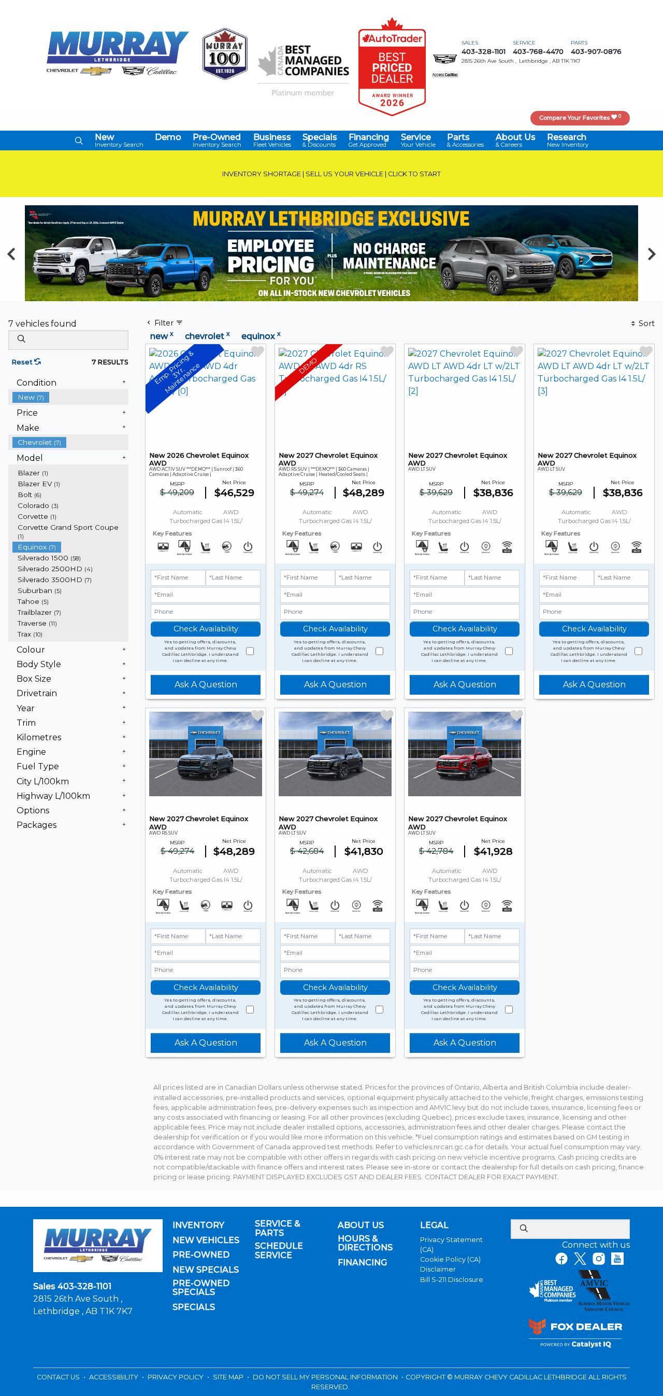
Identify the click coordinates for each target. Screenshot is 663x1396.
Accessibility (114, 1377)
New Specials (205, 1270)
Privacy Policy (176, 1377)
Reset (22, 362)
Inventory (198, 1225)
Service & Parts (277, 1228)
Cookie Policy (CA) (450, 1259)
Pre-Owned (200, 1255)
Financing (362, 1262)
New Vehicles (205, 1240)
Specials (193, 1307)
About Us (361, 1225)
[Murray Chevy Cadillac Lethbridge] (117, 53)
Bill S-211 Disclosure (451, 1280)
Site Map (229, 1377)
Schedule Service (279, 1251)
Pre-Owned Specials (200, 1288)
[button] (79, 140)
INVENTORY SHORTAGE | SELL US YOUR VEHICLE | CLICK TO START (331, 174)
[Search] (21, 339)
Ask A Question (206, 684)
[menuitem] (70, 397)
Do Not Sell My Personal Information (326, 1377)
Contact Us (59, 1377)
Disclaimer (438, 1269)
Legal (434, 1225)
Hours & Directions (365, 1243)
